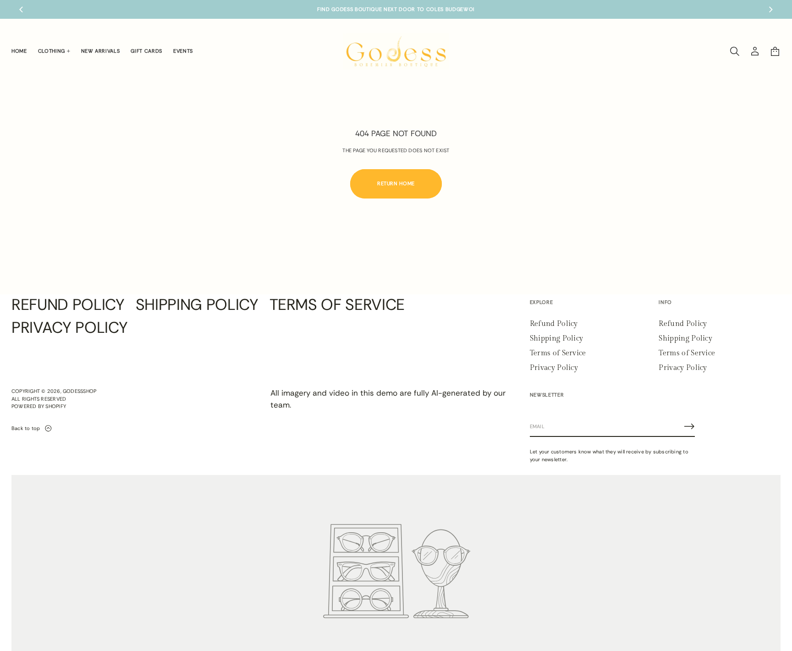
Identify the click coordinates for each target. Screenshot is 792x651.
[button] (735, 51)
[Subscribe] (689, 426)
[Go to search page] (735, 51)
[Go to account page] (755, 51)
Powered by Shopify (38, 406)
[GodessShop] (396, 51)
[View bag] (775, 51)
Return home (396, 183)
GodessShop (79, 391)
